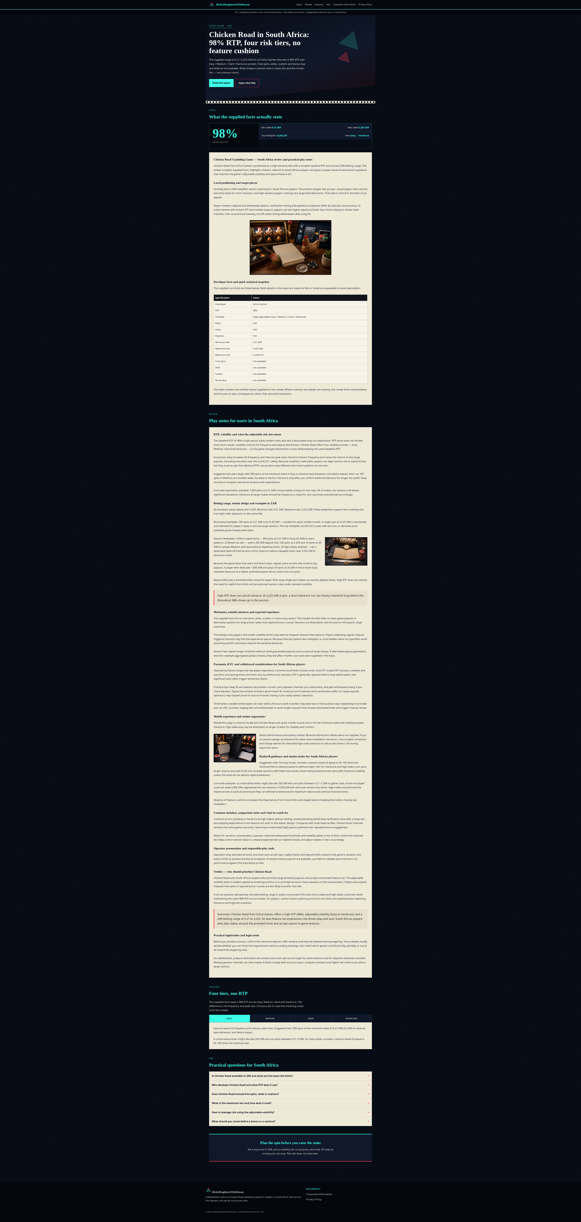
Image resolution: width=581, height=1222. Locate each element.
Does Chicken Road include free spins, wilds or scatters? (245, 1094)
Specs (299, 4)
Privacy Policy (365, 4)
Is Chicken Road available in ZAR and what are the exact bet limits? (252, 1076)
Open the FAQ (247, 83)
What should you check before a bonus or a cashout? (244, 1121)
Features (319, 4)
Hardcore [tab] (351, 1018)
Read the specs (221, 82)
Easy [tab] (229, 1018)
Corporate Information (344, 4)
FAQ (328, 4)
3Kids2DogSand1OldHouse (227, 1192)
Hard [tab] (311, 1018)
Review (308, 4)
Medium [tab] (270, 1018)
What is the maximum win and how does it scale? (242, 1103)
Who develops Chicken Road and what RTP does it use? (245, 1085)
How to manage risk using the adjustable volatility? (243, 1112)
